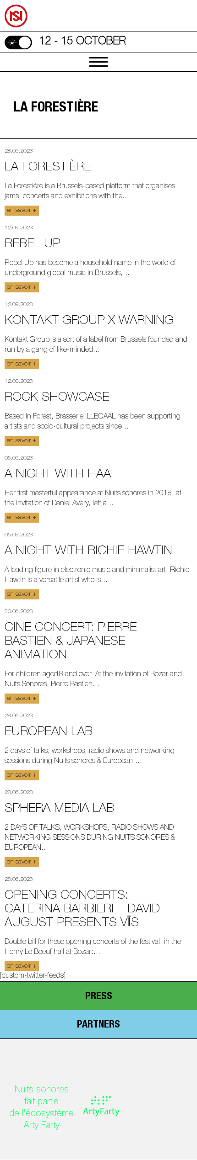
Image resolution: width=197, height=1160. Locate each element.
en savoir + (22, 210)
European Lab (49, 732)
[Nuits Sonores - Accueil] (5, 1)
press (98, 997)
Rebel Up (32, 244)
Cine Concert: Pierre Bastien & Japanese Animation (71, 642)
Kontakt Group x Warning (89, 321)
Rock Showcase (57, 398)
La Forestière (48, 168)
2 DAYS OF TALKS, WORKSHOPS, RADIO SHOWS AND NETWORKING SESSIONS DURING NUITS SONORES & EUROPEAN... (90, 838)
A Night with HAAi (59, 475)
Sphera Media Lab (59, 809)
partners (98, 1025)
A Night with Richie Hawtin (88, 552)
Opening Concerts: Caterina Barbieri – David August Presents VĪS (82, 910)
